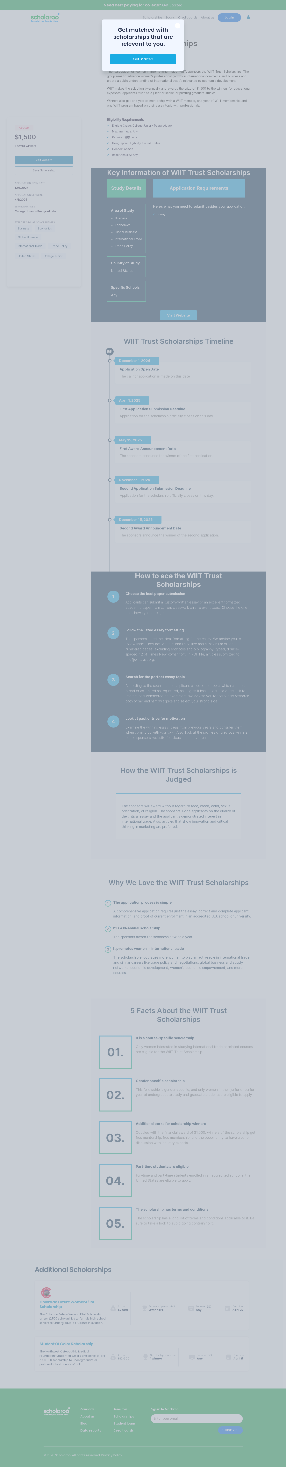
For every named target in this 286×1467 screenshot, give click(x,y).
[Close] (177, 25)
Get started (143, 59)
